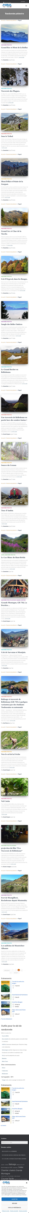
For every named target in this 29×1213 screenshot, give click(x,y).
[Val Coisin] (14, 787)
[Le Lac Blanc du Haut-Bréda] (14, 543)
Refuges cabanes (16, 600)
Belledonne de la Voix (20, 1164)
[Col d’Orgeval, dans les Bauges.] (14, 265)
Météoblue (4, 1058)
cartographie (15, 1167)
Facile (22, 1179)
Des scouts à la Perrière (9, 1151)
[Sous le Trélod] (14, 122)
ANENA (4, 1044)
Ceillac (20, 1167)
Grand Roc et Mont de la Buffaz (14, 47)
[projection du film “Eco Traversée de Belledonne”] (14, 834)
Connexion (23, 1)
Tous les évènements (6, 1019)
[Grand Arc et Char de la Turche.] (14, 217)
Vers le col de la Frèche (10, 754)
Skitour (3, 1067)
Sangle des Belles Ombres (11, 324)
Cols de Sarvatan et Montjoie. (13, 652)
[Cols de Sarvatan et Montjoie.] (14, 638)
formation (25, 1179)
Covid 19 (16, 1179)
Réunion (14, 845)
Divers (2, 554)
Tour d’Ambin (7, 510)
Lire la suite (21, 57)
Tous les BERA (5, 1036)
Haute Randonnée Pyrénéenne (20, 994)
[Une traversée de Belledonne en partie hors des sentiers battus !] (14, 403)
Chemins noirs (4, 1176)
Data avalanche (5, 1039)
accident (2, 1164)
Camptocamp (5, 1070)
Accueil (3, 20)
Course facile (7, 1178)
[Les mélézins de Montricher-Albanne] (14, 931)
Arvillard (6, 1164)
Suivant (16, 972)
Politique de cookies (5, 1210)
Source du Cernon (8, 465)
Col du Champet (10, 1176)
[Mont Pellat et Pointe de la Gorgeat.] (14, 167)
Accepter (14, 1199)
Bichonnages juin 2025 (6, 1167)
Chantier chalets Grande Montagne (11, 1172)
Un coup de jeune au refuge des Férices (13, 1155)
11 (10, 972)
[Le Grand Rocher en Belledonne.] (14, 355)
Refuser (14, 1203)
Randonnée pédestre (11, 20)
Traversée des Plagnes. (10, 91)
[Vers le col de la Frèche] (14, 740)
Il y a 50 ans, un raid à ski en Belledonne (14, 1158)
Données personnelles (14, 1210)
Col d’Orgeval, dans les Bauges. (14, 279)
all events (3, 1125)
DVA (19, 1179)
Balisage (12, 1164)
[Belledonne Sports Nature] (7, 6)
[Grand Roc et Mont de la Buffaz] (14, 33)
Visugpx (3, 1080)
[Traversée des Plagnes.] (14, 77)
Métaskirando (5, 1073)
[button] (26, 1183)
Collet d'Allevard (17, 1176)
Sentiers (23, 600)
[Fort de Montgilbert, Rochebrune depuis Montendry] (14, 883)
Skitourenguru (5, 1050)
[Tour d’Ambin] (14, 496)
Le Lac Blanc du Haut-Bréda (13, 557)
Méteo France (5, 1061)
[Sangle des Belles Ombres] (14, 310)
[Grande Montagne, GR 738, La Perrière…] (14, 588)
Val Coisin (5, 801)
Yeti (3, 1055)
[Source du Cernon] (14, 451)
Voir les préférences (14, 1207)
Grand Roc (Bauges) (17, 1002)
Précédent (7, 970)
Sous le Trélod (7, 136)
